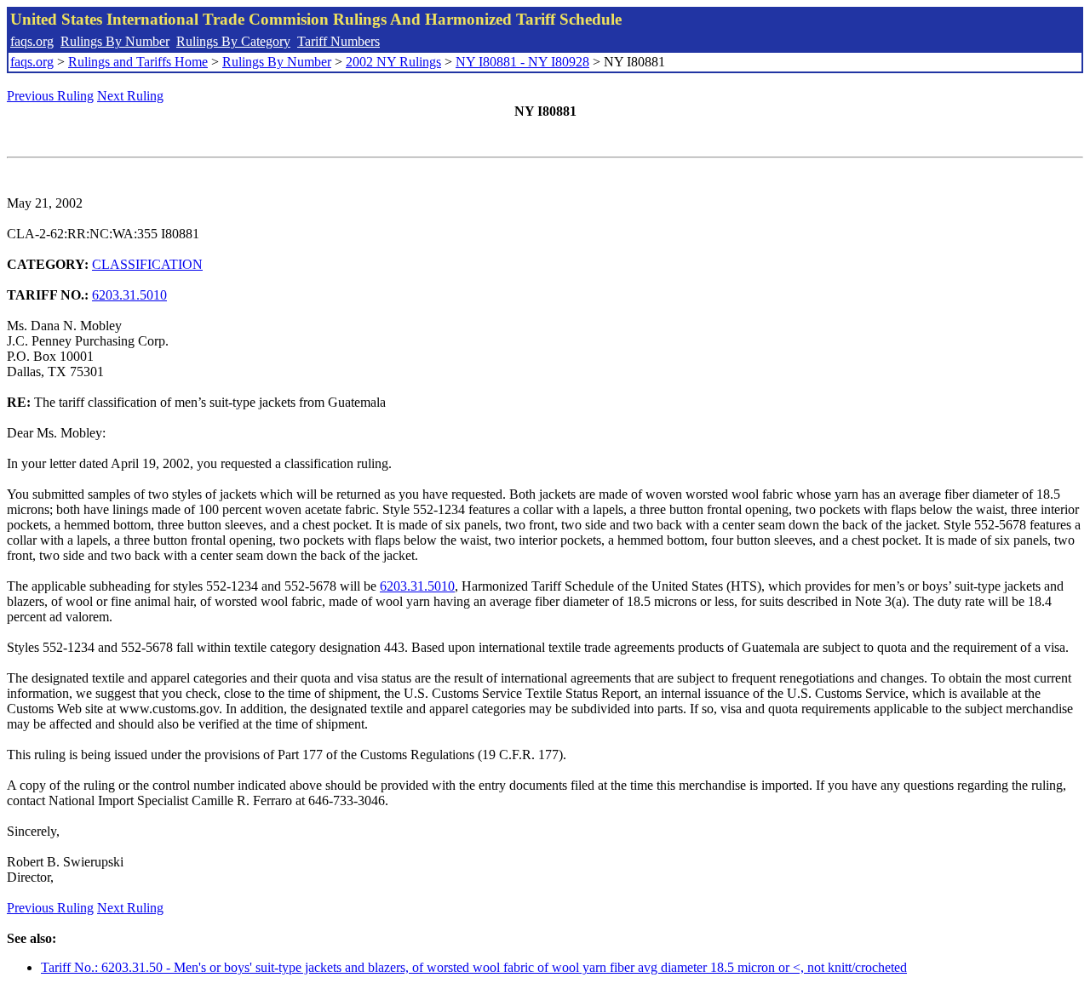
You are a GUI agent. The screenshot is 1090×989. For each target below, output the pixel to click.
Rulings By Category (233, 41)
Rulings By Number (114, 41)
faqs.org (32, 41)
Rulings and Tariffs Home (138, 61)
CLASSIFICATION (147, 264)
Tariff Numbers (338, 41)
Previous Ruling (50, 96)
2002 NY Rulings (393, 61)
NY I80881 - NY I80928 (522, 61)
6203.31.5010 (129, 295)
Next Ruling (130, 96)
